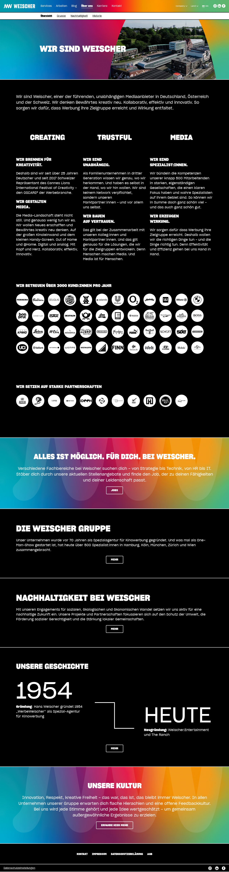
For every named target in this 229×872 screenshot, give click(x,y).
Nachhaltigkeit (79, 16)
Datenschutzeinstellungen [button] (19, 868)
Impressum (99, 854)
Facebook (223, 5)
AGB (149, 854)
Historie (97, 16)
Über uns (87, 6)
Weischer (11, 3)
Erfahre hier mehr (114, 825)
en (207, 6)
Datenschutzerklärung (127, 854)
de (203, 6)
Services (46, 6)
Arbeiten (61, 6)
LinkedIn (219, 5)
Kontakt (117, 6)
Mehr (114, 559)
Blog (74, 6)
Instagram (215, 5)
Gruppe (61, 16)
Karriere (102, 6)
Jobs (114, 490)
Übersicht (46, 16)
